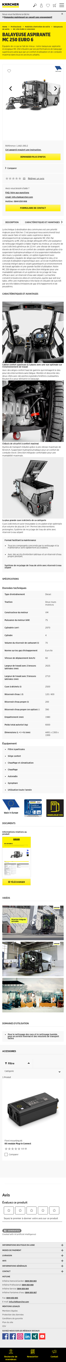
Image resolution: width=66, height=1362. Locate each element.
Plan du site (7, 1322)
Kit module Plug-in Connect (18, 1143)
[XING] (35, 1336)
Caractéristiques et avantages (42, 222)
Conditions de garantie (12, 1318)
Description (12, 222)
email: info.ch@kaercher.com (19, 197)
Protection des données (13, 1314)
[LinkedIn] (27, 1336)
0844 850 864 (23, 1289)
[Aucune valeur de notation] (14, 178)
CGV (4, 1326)
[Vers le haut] (58, 1342)
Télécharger (17, 882)
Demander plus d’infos (33, 157)
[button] (10, 88)
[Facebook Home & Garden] (5, 1336)
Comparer (12, 168)
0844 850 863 (31, 1281)
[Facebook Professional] (13, 1336)
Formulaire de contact (33, 208)
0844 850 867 (31, 1292)
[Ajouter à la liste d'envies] (9, 71)
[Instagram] (20, 1336)
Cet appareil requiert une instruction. (23, 150)
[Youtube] (42, 1336)
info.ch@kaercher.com (19, 1302)
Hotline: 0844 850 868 (16, 201)
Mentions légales (10, 1311)
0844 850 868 (27, 1285)
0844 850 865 (12, 1298)
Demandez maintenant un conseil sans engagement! (28, 17)
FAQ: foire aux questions (17, 192)
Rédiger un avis (36, 178)
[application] (33, 923)
